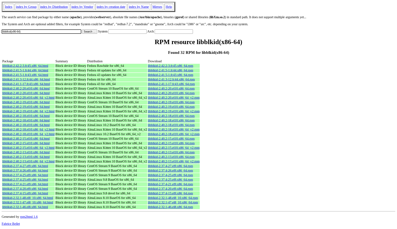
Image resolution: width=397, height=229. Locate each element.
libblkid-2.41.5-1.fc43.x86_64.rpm (170, 75)
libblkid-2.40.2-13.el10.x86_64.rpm (171, 152)
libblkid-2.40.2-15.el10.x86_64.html (26, 138)
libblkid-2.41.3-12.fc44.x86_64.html (26, 79)
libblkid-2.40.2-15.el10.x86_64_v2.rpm (174, 147)
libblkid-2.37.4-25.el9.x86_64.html (25, 175)
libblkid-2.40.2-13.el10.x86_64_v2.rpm (174, 161)
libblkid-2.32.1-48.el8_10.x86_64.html (27, 198)
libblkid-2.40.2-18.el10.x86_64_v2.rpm (174, 129)
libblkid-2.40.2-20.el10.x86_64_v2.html (28, 97)
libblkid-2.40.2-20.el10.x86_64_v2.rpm (174, 97)
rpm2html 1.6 (29, 216)
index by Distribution (54, 6)
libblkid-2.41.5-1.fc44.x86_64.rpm (170, 70)
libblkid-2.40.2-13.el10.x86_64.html (26, 152)
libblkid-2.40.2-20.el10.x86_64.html (26, 88)
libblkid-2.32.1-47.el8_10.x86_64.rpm (173, 202)
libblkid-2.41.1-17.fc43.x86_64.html (26, 84)
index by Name (139, 6)
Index (8, 6)
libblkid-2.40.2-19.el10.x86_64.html (26, 102)
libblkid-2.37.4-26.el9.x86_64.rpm (170, 170)
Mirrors (157, 6)
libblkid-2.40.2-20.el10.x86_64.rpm (171, 88)
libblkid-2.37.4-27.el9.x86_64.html (25, 166)
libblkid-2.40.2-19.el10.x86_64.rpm (171, 102)
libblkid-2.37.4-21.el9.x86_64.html (25, 184)
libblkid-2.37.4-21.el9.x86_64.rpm (170, 184)
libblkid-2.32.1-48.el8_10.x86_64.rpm (173, 198)
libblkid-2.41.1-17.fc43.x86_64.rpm (171, 84)
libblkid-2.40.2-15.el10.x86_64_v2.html (28, 147)
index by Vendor (82, 6)
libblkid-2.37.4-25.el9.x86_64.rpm (170, 175)
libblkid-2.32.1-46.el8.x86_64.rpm (170, 207)
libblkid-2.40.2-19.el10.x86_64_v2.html (28, 111)
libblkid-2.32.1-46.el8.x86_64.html (25, 207)
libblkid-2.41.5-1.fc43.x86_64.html (25, 75)
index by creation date (111, 6)
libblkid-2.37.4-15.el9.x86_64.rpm (170, 193)
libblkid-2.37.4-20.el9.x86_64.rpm (170, 188)
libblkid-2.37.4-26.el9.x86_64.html (25, 170)
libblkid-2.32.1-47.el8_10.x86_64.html (27, 202)
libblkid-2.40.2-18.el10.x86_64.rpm (171, 116)
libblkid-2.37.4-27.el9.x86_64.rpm (170, 166)
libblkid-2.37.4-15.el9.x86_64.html (25, 193)
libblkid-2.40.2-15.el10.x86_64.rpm (171, 138)
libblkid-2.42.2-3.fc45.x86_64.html (25, 65)
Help (169, 6)
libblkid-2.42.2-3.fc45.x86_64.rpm (170, 65)
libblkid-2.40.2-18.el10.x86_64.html (26, 116)
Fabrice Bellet (11, 223)
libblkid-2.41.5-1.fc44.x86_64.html (25, 70)
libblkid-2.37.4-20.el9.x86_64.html (25, 188)
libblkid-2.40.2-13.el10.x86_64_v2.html (28, 161)
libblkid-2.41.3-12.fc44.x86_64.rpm (171, 79)
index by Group (26, 6)
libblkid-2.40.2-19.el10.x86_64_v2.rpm (174, 111)
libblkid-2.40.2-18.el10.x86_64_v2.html (28, 129)
